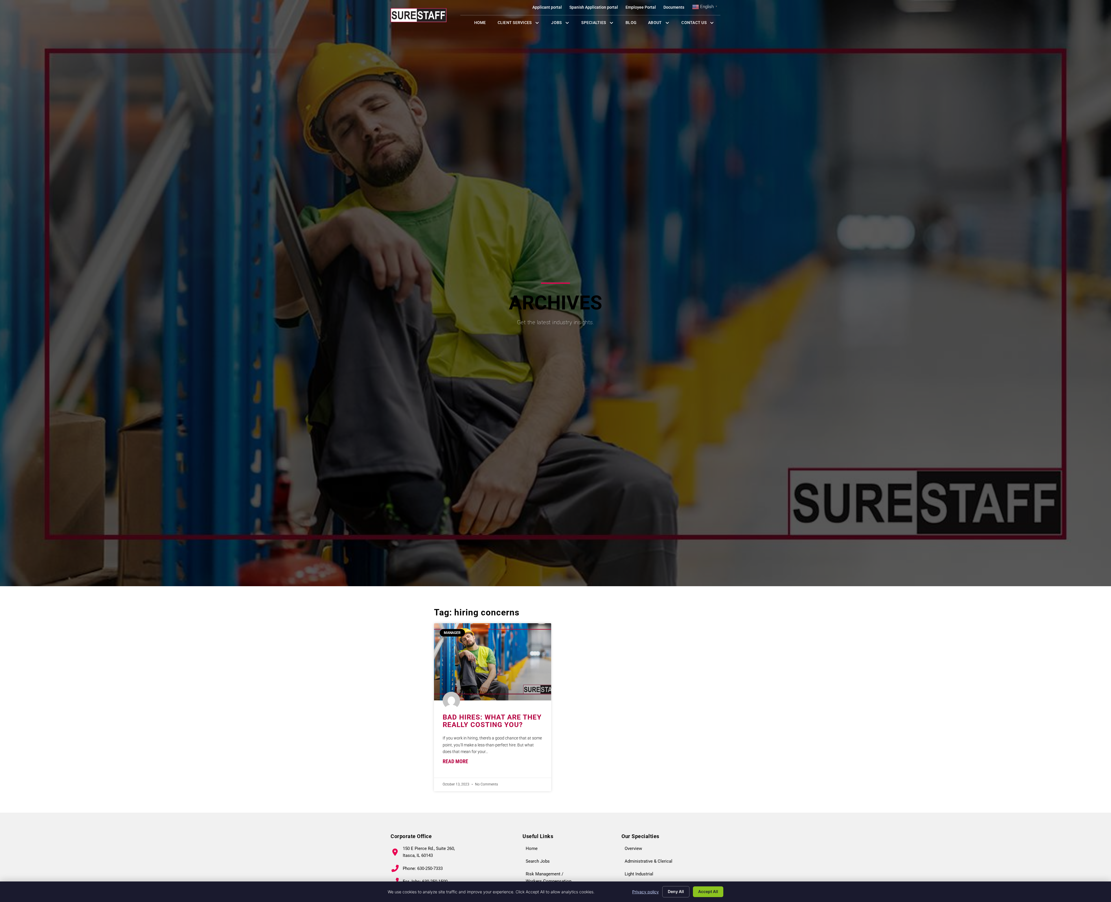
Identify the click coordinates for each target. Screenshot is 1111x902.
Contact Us (700, 24)
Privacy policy (645, 891)
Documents (675, 8)
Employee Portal (643, 8)
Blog (634, 24)
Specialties (600, 24)
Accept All (708, 891)
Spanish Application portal (595, 8)
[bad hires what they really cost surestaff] (492, 661)
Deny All (676, 891)
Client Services (522, 24)
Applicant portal (549, 8)
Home (483, 24)
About (662, 24)
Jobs (561, 24)
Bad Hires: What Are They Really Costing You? (492, 721)
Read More (455, 761)
